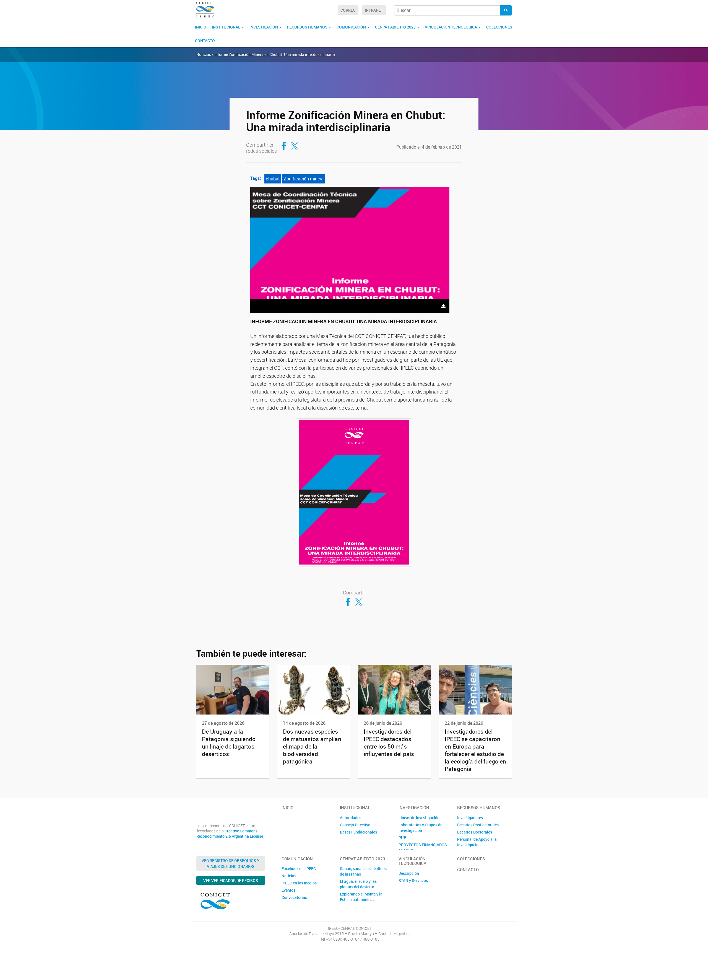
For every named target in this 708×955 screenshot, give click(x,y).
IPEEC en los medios (299, 883)
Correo (348, 10)
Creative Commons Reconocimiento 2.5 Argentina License (229, 834)
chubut (273, 179)
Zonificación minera (304, 179)
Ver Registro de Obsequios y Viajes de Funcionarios (230, 863)
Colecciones (499, 27)
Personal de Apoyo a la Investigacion (477, 842)
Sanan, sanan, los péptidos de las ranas (363, 871)
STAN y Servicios (413, 880)
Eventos (288, 890)
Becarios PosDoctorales (478, 824)
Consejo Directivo (355, 824)
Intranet (374, 10)
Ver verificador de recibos (230, 880)
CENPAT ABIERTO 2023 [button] (396, 27)
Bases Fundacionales (358, 832)
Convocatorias (294, 897)
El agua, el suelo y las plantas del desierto (358, 884)
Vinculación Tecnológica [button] (451, 27)
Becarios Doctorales (474, 832)
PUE (402, 837)
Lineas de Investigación (419, 817)
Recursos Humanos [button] (307, 27)
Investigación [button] (264, 27)
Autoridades (350, 817)
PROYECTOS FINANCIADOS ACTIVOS (423, 847)
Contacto (205, 40)
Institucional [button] (226, 27)
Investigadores (470, 817)
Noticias (289, 875)
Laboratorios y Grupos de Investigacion (420, 827)
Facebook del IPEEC (299, 868)
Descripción (409, 873)
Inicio (200, 27)
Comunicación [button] (352, 27)
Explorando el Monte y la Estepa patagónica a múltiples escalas (361, 899)
